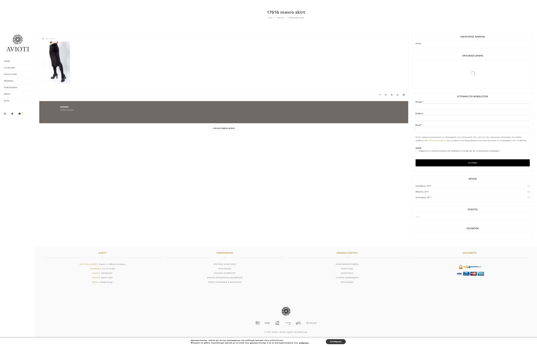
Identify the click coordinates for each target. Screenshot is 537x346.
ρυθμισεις (304, 343)
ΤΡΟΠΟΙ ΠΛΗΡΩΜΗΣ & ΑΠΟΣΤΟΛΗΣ (225, 282)
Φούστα (280, 17)
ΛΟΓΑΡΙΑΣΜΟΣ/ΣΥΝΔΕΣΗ (347, 264)
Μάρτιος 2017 (422, 191)
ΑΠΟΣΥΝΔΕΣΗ (347, 282)
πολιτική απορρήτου (437, 140)
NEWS (418, 43)
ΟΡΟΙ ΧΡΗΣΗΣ (224, 268)
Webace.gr (302, 332)
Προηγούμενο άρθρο (224, 128)
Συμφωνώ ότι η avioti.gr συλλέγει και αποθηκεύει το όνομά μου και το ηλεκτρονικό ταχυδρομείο (458, 151)
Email (418, 125)
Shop (270, 17)
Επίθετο (419, 113)
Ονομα (419, 102)
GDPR (419, 148)
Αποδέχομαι (335, 341)
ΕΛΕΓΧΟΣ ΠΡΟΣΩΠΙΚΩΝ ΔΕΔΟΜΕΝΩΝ (225, 277)
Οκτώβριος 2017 (423, 186)
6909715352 (107, 277)
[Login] (12, 113)
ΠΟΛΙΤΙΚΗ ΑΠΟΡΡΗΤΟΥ (225, 273)
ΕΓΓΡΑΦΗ (472, 163)
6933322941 (107, 273)
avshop (64, 107)
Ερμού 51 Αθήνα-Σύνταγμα (112, 264)
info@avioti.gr (106, 282)
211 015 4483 (108, 268)
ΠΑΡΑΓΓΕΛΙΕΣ (347, 268)
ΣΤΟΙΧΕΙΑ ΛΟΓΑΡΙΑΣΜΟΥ (347, 277)
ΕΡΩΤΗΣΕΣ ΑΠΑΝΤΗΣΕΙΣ (224, 264)
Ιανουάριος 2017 (423, 197)
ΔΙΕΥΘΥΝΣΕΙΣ (347, 273)
